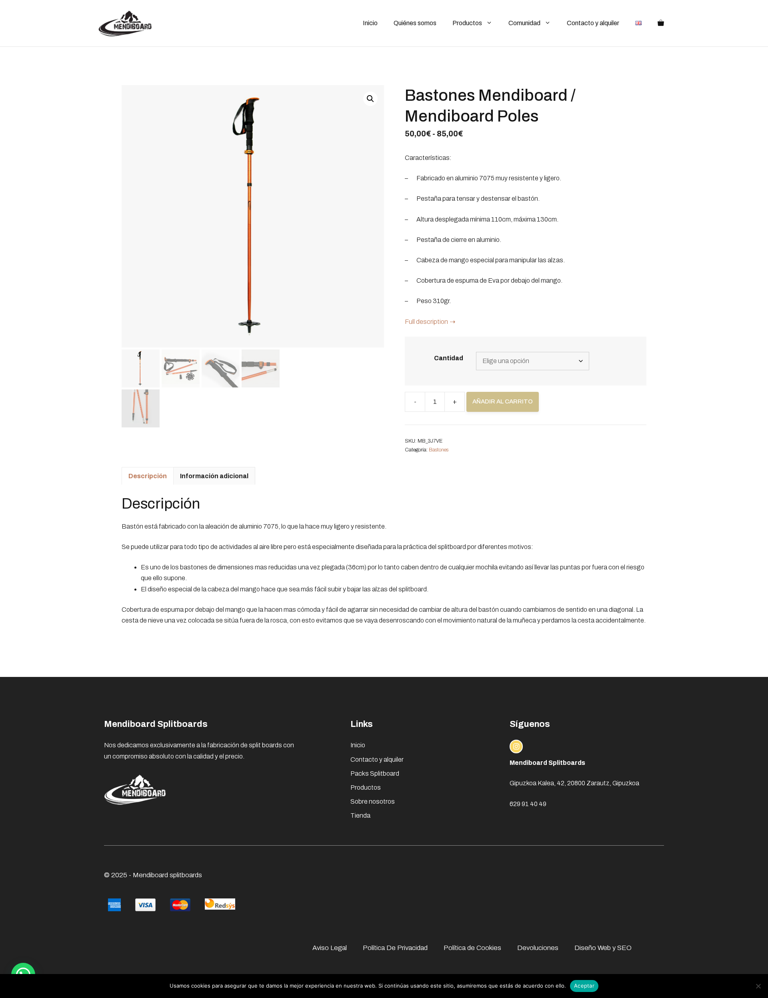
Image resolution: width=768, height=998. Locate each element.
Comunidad (524, 23)
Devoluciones (537, 948)
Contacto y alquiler (593, 23)
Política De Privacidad (395, 948)
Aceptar (584, 985)
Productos (467, 23)
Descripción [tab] (147, 476)
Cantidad (448, 358)
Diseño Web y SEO (603, 948)
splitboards (186, 875)
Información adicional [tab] (214, 476)
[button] (370, 99)
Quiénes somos (415, 23)
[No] (758, 986)
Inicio (370, 23)
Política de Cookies (472, 948)
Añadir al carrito (502, 401)
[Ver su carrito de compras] (661, 23)
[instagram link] (516, 746)
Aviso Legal (329, 948)
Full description (426, 321)
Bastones (438, 450)
